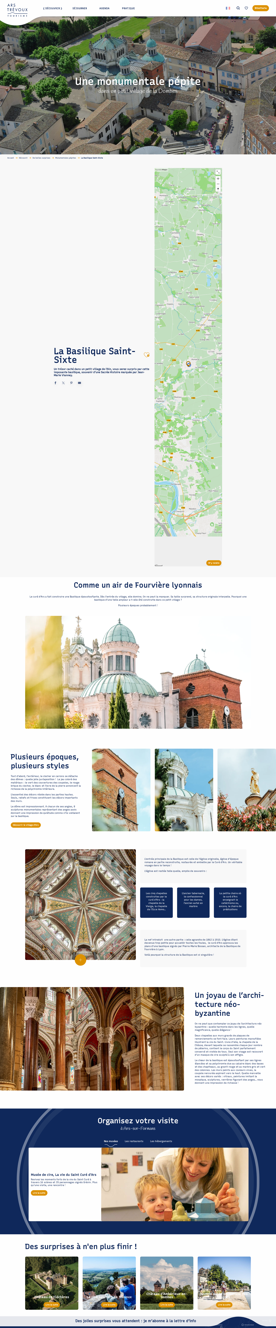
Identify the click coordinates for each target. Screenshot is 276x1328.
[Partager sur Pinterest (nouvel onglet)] (71, 383)
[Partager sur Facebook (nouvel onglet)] (55, 383)
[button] (238, 8)
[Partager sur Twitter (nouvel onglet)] (63, 383)
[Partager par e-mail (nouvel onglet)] (79, 383)
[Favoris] (246, 8)
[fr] (228, 8)
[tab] (111, 1141)
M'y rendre (213, 563)
